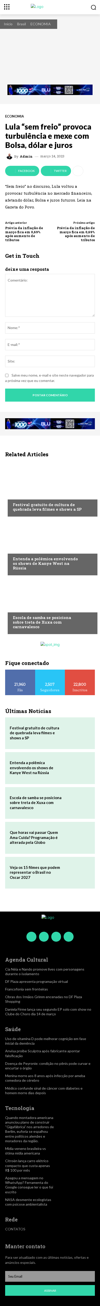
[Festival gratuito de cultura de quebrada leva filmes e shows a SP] (50, 488)
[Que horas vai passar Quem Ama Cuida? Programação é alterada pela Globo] (77, 837)
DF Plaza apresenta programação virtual (36, 981)
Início (8, 24)
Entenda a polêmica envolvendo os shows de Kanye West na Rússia (45, 563)
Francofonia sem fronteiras (26, 989)
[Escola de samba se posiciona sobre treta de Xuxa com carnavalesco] (50, 606)
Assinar (50, 1290)
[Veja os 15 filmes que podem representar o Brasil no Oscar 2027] (77, 872)
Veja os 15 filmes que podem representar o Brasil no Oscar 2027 (35, 872)
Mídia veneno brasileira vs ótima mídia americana (25, 1150)
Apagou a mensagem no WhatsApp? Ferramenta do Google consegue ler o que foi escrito (29, 1185)
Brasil (21, 24)
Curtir (20, 671)
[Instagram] (44, 936)
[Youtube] (68, 936)
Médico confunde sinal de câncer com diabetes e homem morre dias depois (44, 1090)
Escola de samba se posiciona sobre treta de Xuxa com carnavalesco (42, 622)
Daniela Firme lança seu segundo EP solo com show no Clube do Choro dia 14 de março (48, 1011)
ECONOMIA (41, 24)
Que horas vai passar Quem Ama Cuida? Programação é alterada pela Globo (34, 837)
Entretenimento (27, 494)
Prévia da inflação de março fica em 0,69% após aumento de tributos (24, 234)
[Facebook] (31, 936)
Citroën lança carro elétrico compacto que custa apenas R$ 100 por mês (27, 1165)
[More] (78, 171)
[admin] (10, 156)
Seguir (50, 671)
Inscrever (80, 671)
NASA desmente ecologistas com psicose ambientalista (28, 1201)
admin (26, 156)
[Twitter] (56, 936)
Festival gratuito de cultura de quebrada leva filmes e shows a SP (47, 507)
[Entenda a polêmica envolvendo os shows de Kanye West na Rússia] (50, 547)
